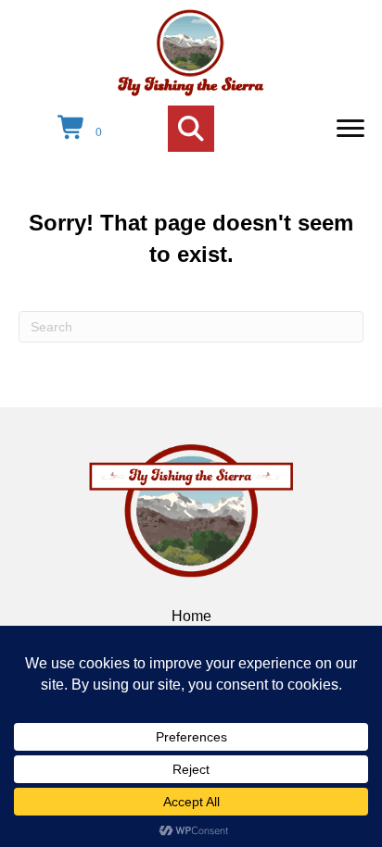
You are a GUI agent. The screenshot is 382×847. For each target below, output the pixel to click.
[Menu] (350, 128)
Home (191, 616)
